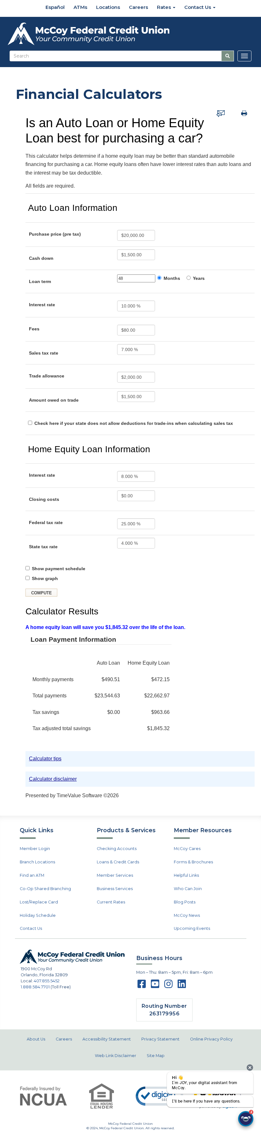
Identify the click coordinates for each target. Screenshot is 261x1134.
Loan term (40, 281)
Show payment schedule (58, 568)
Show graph (45, 578)
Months (172, 278)
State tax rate (43, 546)
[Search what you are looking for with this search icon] (227, 56)
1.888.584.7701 (35, 987)
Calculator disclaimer (53, 779)
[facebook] (141, 986)
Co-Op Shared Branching (45, 888)
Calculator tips (45, 758)
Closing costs (44, 499)
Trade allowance (46, 375)
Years (199, 278)
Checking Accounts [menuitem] (117, 848)
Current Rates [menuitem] (111, 902)
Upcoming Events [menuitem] (192, 928)
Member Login (35, 848)
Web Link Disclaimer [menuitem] (115, 1055)
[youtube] (155, 986)
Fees (34, 328)
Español (54, 7)
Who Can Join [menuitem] (188, 888)
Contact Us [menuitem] (198, 7)
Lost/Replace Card (39, 902)
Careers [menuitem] (138, 7)
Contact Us (31, 928)
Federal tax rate (46, 522)
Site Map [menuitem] (156, 1055)
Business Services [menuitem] (115, 888)
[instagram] (168, 986)
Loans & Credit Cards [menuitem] (118, 862)
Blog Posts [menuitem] (184, 902)
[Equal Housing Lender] (101, 1096)
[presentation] (249, 1067)
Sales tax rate (43, 353)
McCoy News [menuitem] (187, 915)
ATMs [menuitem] (80, 7)
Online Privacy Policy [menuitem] (211, 1039)
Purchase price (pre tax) (55, 234)
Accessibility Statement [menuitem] (106, 1039)
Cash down (41, 258)
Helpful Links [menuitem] (186, 875)
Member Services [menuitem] (115, 875)
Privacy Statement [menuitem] (160, 1039)
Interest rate (42, 304)
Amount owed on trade (54, 400)
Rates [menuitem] (164, 7)
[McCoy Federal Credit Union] (130, 34)
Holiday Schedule (38, 915)
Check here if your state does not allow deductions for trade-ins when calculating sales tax (133, 423)
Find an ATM (32, 875)
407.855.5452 (47, 980)
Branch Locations (37, 862)
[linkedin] (181, 986)
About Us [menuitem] (36, 1039)
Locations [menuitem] (108, 7)
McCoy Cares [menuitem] (187, 848)
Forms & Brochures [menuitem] (193, 862)
